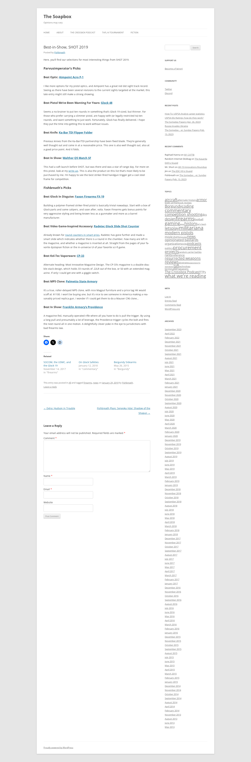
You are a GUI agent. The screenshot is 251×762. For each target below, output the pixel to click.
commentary (178, 210)
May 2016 (170, 616)
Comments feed (173, 304)
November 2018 (173, 493)
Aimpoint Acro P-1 (71, 77)
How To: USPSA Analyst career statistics (185, 113)
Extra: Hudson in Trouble (59, 408)
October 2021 (171, 349)
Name (48, 475)
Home (47, 32)
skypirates (184, 262)
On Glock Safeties (89, 362)
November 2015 (173, 640)
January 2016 (171, 632)
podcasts (194, 243)
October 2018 (171, 497)
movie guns (172, 237)
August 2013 (171, 718)
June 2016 (170, 612)
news (95, 382)
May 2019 (170, 468)
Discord (168, 93)
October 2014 (171, 694)
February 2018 (172, 530)
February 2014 (172, 710)
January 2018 (171, 534)
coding (188, 206)
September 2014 (173, 698)
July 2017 (169, 558)
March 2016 (171, 624)
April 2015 (170, 669)
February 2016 (172, 628)
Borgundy (173, 206)
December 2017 (172, 538)
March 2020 (171, 427)
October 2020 (171, 399)
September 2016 (173, 599)
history (190, 223)
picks (184, 243)
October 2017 (171, 546)
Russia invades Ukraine (176, 126)
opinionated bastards (181, 240)
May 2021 (170, 370)
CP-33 (80, 256)
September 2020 (173, 403)
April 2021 (170, 374)
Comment (50, 438)
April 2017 (170, 571)
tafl (176, 265)
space (192, 262)
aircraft (171, 199)
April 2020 (170, 423)
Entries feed (171, 300)
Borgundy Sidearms (125, 362)
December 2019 (172, 440)
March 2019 (171, 477)
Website (48, 502)
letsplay (172, 228)
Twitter (168, 89)
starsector (169, 266)
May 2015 (170, 665)
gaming (172, 223)
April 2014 (170, 706)
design (170, 219)
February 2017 (172, 579)
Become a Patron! (174, 68)
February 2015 (172, 677)
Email (48, 489)
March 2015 (171, 673)
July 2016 (169, 608)
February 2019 (172, 481)
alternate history (186, 200)
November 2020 (173, 395)
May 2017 (170, 567)
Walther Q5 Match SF (77, 158)
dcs (204, 214)
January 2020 (171, 436)
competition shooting (183, 214)
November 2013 (173, 714)
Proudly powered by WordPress (58, 747)
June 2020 (170, 415)
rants (168, 255)
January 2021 (171, 386)
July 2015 (169, 657)
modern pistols (179, 232)
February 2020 (172, 431)
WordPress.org (172, 308)
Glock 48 (106, 103)
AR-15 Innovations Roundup (192, 167)
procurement (187, 247)
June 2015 (170, 661)
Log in (168, 296)
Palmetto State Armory (81, 281)
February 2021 (172, 382)
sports (197, 263)
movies (183, 237)
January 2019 (171, 485)
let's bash (201, 224)
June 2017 (170, 563)
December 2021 (172, 341)
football (198, 219)
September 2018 (173, 501)
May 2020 (170, 419)
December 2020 (172, 390)
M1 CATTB (189, 154)
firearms (87, 382)
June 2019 (170, 464)
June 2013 (170, 722)
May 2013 (170, 727)
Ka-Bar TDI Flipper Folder (76, 132)
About (60, 32)
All (70, 382)
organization (173, 244)
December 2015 (172, 636)
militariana (191, 227)
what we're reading (185, 276)
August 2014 (171, 702)
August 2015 (171, 653)
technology (184, 266)
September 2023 (173, 329)
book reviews (185, 202)
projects (172, 251)
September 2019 (173, 452)
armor (201, 199)
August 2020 (171, 407)
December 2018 (172, 489)
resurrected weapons (183, 258)
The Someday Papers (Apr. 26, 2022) (183, 121)
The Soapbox (57, 16)
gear (182, 224)
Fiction (134, 32)
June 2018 (170, 513)
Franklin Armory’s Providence (83, 307)
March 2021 (171, 378)
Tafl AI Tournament (113, 32)
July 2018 (169, 509)
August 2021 (171, 358)
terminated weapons (177, 269)
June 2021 (170, 366)
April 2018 (170, 522)
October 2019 (171, 448)
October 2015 (171, 645)
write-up (73, 170)
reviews (172, 262)
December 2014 (172, 686)
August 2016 (171, 604)
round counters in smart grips (82, 235)
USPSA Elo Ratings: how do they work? (184, 117)
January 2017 (171, 583)
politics (169, 248)
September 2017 (173, 550)
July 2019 (169, 460)
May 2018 (170, 517)
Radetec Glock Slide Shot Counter (116, 226)
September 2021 (173, 354)
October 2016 (171, 595)
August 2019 (171, 456)
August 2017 (171, 554)
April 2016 (170, 620)
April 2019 (170, 472)
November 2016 (173, 591)
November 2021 (173, 345)
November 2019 (173, 444)
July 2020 (169, 411)
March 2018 (171, 526)
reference (178, 255)
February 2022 (172, 337)
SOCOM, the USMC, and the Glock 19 (57, 364)
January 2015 (171, 681)
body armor (171, 202)
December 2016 (172, 587)
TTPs (203, 272)
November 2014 (173, 690)
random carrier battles (190, 252)
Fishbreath (59, 52)
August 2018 (171, 505)
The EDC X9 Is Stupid (182, 171)
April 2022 (170, 333)
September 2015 (173, 649)
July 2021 (169, 362)
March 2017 (171, 575)
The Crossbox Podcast (82, 32)
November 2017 (173, 542)
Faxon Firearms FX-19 (89, 196)
